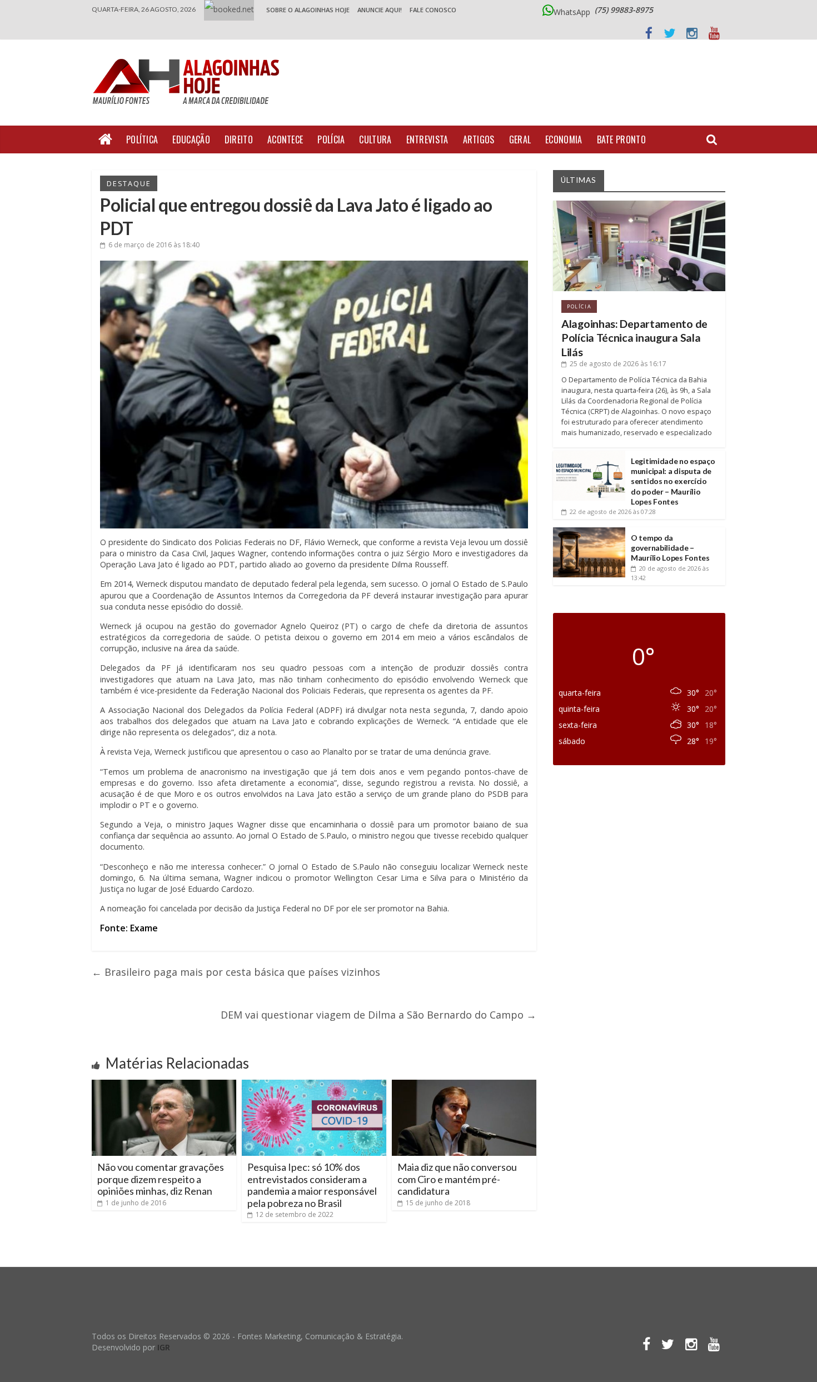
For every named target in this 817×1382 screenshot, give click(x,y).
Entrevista (427, 139)
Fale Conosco (433, 10)
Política (142, 139)
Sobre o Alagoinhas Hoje (308, 10)
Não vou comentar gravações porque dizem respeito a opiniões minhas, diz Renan (160, 1179)
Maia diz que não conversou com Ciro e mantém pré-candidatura (457, 1179)
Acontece (285, 139)
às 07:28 (613, 511)
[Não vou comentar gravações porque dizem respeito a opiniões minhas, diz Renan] (164, 1084)
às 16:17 (618, 363)
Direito (239, 139)
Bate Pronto (621, 139)
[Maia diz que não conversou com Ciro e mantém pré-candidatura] (464, 1084)
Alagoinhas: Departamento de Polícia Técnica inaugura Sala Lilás (634, 337)
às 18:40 (154, 245)
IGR (163, 1347)
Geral (520, 139)
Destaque (129, 183)
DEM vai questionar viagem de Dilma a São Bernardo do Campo (378, 1014)
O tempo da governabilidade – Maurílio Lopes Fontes (670, 547)
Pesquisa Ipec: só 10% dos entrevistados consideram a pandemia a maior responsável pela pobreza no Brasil (312, 1185)
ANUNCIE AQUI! (379, 10)
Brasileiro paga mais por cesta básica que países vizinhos (236, 972)
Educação (191, 139)
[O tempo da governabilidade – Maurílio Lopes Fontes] (589, 531)
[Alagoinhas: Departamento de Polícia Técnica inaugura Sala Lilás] (639, 204)
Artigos (479, 139)
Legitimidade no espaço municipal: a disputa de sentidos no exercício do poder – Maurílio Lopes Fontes (673, 481)
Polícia (331, 139)
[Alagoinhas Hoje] (189, 55)
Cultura (375, 139)
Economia (563, 139)
